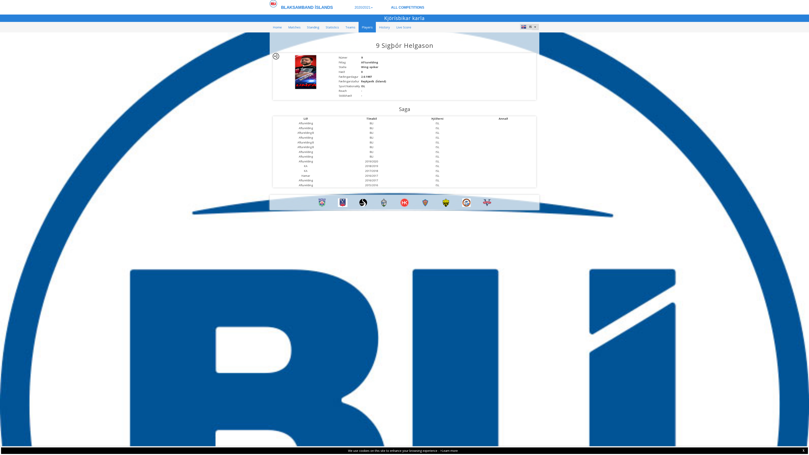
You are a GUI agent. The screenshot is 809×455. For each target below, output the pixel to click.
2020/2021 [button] (363, 7)
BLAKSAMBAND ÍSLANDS (307, 7)
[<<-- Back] (276, 56)
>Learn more (449, 451)
